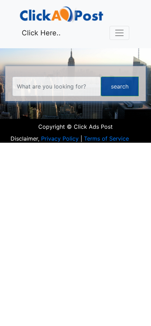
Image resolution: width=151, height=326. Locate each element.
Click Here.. (41, 33)
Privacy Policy (60, 138)
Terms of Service (106, 138)
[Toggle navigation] (119, 33)
